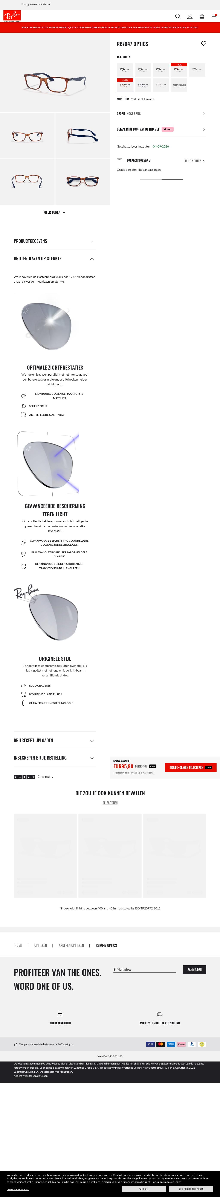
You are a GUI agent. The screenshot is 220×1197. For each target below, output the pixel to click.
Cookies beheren (18, 1189)
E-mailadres (122, 969)
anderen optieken (71, 945)
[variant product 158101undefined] (161, 70)
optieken (40, 945)
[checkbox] (203, 43)
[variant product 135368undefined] (143, 70)
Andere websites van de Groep (31, 1075)
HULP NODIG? (193, 161)
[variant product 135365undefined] (125, 70)
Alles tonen (110, 802)
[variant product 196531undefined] (161, 85)
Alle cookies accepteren (191, 1189)
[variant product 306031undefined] (143, 85)
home (18, 945)
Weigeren (143, 1189)
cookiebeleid (166, 1181)
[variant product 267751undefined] (197, 70)
